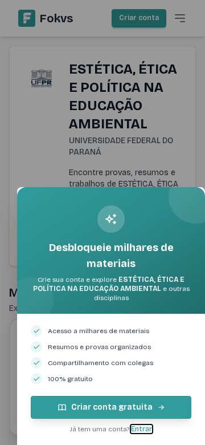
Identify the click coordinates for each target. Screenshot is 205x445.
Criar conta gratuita (112, 407)
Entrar (141, 429)
